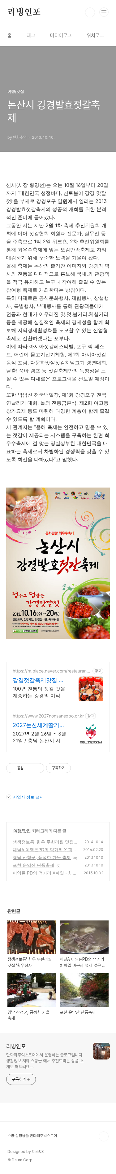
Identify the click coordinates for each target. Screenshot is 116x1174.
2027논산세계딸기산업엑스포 (39, 725)
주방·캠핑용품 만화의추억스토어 (32, 1135)
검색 (90, 12)
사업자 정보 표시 (28, 796)
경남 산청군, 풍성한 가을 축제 (42, 857)
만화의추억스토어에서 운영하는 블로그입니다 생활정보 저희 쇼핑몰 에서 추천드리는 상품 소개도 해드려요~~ (45, 1060)
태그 (31, 35)
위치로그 (95, 35)
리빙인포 (24, 12)
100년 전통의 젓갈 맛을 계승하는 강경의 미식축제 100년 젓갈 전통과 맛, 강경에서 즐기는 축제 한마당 (39, 692)
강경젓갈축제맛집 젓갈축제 (38, 680)
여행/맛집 (22, 830)
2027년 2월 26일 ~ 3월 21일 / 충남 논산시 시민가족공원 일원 (39, 737)
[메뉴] (104, 12)
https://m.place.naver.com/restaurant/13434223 (51, 670)
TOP (104, 1136)
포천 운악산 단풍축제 (33, 865)
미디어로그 (61, 35)
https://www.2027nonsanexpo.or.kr (48, 715)
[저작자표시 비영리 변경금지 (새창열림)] (79, 768)
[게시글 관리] (37, 768)
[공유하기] (29, 768)
